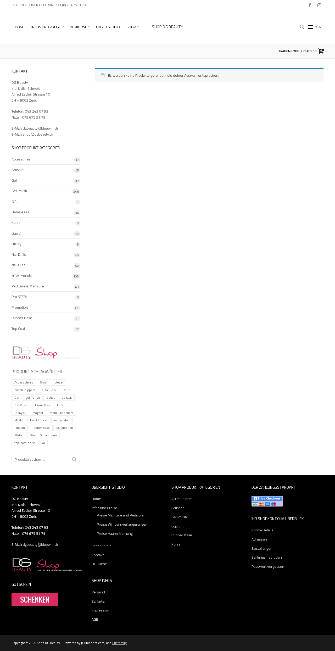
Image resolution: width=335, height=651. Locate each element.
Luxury (16, 244)
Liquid (16, 233)
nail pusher (62, 420)
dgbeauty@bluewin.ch (40, 128)
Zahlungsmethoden (267, 557)
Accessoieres (23, 382)
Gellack (67, 397)
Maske (19, 420)
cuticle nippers (24, 390)
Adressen (259, 539)
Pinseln (19, 428)
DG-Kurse (99, 564)
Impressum (100, 610)
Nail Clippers (39, 420)
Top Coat (18, 329)
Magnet (38, 413)
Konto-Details (262, 530)
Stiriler (19, 435)
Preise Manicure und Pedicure (120, 515)
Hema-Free (21, 212)
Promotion (20, 307)
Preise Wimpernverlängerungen (122, 524)
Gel (14, 180)
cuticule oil (49, 390)
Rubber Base (22, 318)
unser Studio (101, 546)
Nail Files (18, 265)
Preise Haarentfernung (115, 534)
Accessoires (21, 159)
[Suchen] (74, 459)
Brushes (18, 170)
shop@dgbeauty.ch (38, 134)
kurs (60, 405)
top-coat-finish (25, 443)
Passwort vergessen (268, 567)
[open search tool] (302, 27)
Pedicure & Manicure (28, 286)
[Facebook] (310, 5)
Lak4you (20, 413)
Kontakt (98, 555)
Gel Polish (19, 191)
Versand (98, 592)
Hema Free (43, 405)
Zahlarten (99, 601)
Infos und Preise (104, 508)
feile (67, 390)
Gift (14, 202)
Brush (44, 382)
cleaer (59, 382)
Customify (119, 643)
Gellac (50, 397)
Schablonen (64, 428)
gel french (33, 397)
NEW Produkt (22, 276)
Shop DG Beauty (167, 27)
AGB (95, 619)
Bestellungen (262, 549)
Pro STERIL (20, 297)
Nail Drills (19, 255)
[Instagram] (319, 5)
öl (43, 443)
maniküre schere (62, 413)
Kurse (16, 223)
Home (96, 499)
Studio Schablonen (43, 435)
